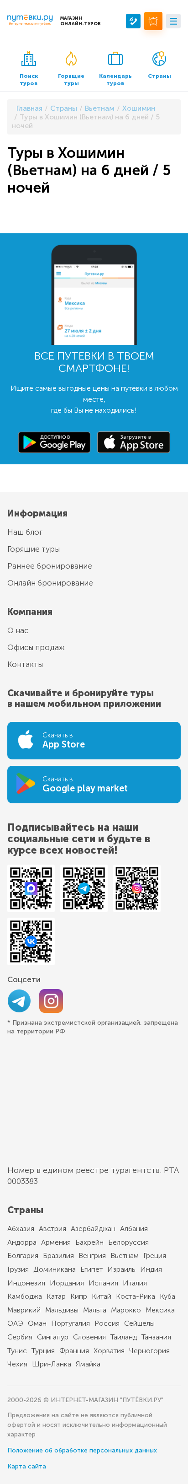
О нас (17, 630)
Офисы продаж (36, 647)
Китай (101, 1296)
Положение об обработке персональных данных (82, 1450)
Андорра (22, 1242)
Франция (74, 1350)
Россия (107, 1323)
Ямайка (88, 1364)
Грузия (18, 1269)
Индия (151, 1269)
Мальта (94, 1310)
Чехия (17, 1364)
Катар (56, 1296)
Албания (134, 1228)
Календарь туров (115, 79)
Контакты (25, 664)
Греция (154, 1255)
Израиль (121, 1269)
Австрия (52, 1228)
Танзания (156, 1337)
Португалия (70, 1323)
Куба (167, 1296)
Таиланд (123, 1337)
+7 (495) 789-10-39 (133, 21)
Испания (103, 1283)
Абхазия (20, 1228)
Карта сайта (26, 1466)
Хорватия (109, 1350)
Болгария (22, 1255)
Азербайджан (93, 1228)
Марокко (126, 1310)
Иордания (67, 1283)
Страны (159, 76)
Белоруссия (128, 1242)
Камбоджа (24, 1296)
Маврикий (24, 1310)
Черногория (149, 1350)
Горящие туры (71, 79)
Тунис (17, 1350)
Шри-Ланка (51, 1364)
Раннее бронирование (49, 565)
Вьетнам (124, 1255)
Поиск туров (29, 79)
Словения (89, 1337)
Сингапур (52, 1337)
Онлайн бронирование (50, 582)
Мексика (160, 1310)
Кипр (78, 1296)
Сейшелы (139, 1323)
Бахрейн (89, 1242)
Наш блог (24, 532)
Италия (135, 1283)
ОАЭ (15, 1323)
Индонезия (26, 1283)
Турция (43, 1350)
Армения (56, 1242)
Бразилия (58, 1255)
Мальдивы (61, 1310)
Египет (91, 1269)
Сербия (19, 1337)
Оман (37, 1323)
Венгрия (92, 1255)
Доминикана (54, 1269)
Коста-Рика (135, 1296)
